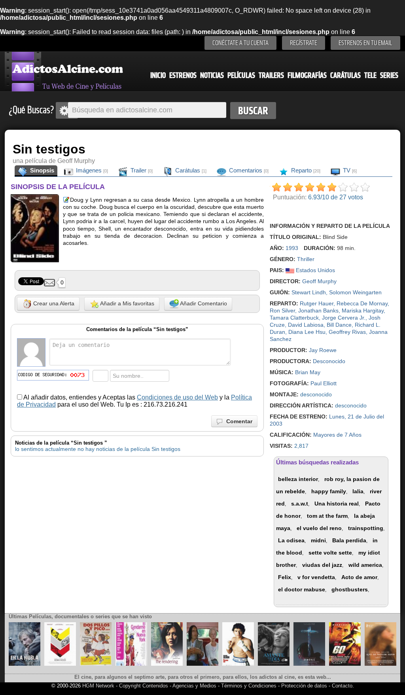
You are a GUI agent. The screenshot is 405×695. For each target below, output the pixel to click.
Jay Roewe (323, 350)
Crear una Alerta (53, 303)
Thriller (305, 259)
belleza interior (298, 479)
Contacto (342, 686)
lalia (357, 491)
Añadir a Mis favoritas (126, 303)
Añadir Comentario (203, 303)
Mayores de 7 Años (337, 435)
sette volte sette (330, 552)
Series (389, 75)
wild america (365, 565)
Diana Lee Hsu (307, 332)
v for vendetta (316, 577)
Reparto (305, 170)
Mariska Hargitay (363, 310)
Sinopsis (41, 170)
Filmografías (307, 75)
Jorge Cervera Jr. (343, 317)
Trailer (141, 170)
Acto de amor (359, 577)
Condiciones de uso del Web (177, 397)
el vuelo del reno (319, 528)
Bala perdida (349, 540)
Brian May (307, 372)
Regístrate (303, 43)
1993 (292, 248)
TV (349, 170)
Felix (284, 577)
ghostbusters (349, 589)
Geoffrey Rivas (347, 332)
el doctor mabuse (301, 589)
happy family (328, 491)
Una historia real (336, 503)
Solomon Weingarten (355, 292)
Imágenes (91, 170)
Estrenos (183, 75)
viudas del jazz (322, 565)
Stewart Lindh (308, 292)
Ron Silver (282, 310)
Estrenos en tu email (365, 43)
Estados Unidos (314, 270)
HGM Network (98, 686)
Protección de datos (304, 686)
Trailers (271, 75)
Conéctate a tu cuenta (240, 43)
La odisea (291, 540)
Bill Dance (339, 325)
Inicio (158, 75)
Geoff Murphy (319, 281)
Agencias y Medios (194, 686)
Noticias (212, 75)
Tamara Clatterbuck (294, 317)
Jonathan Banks (318, 310)
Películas (241, 75)
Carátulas (345, 75)
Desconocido (329, 361)
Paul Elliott (323, 383)
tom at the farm (327, 516)
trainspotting (365, 528)
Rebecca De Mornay (362, 303)
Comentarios (248, 170)
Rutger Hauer (316, 303)
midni (318, 540)
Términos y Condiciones (249, 686)
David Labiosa (306, 325)
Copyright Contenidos (143, 686)
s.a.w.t (299, 503)
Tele (370, 75)
